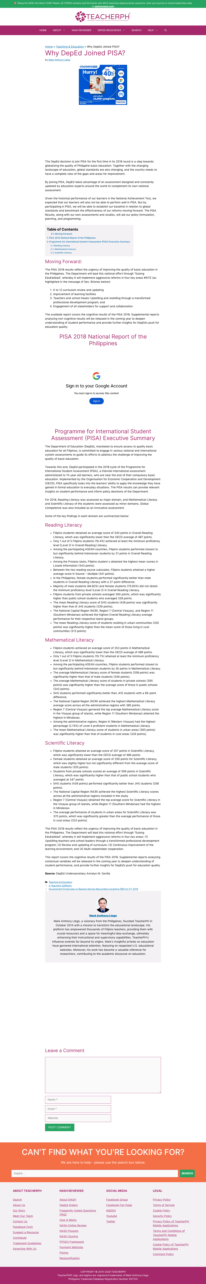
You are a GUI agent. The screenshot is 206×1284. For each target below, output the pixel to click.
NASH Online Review (73, 1225)
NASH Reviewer (81, 30)
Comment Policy (163, 1254)
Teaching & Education (70, 46)
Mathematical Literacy (65, 249)
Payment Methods (71, 1247)
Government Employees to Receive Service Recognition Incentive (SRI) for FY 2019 (93, 889)
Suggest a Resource (26, 1232)
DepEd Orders (69, 1205)
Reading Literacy (62, 245)
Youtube (111, 1216)
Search (136, 30)
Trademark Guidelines (27, 1243)
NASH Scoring (69, 1236)
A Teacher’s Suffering (60, 885)
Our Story (19, 1210)
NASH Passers (69, 1231)
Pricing (64, 1252)
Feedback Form (23, 1227)
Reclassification (70, 1258)
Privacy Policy (162, 1199)
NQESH (111, 1210)
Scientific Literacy (63, 252)
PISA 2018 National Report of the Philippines (72, 238)
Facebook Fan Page (119, 1205)
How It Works (68, 1220)
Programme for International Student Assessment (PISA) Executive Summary (89, 241)
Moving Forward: (63, 234)
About (57, 30)
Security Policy (162, 1216)
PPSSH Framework (72, 1241)
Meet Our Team (23, 1216)
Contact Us (20, 1221)
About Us (19, 1205)
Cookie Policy (161, 1210)
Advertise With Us (24, 1248)
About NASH (68, 1199)
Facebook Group (117, 1199)
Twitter (110, 1221)
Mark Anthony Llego (103, 915)
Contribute (20, 1237)
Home (43, 30)
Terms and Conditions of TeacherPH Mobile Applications (169, 1235)
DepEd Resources (109, 30)
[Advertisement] (103, 131)
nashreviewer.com (104, 6)
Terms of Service (164, 1205)
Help (151, 30)
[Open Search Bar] (165, 30)
